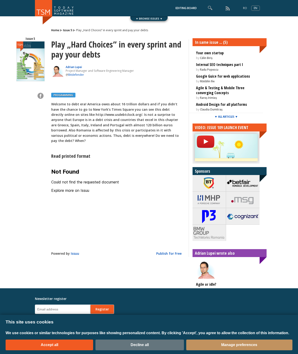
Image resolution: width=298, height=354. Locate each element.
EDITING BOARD (186, 8)
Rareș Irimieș (208, 98)
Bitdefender (76, 75)
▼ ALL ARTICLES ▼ (226, 116)
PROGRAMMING (63, 95)
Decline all (140, 345)
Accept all (49, 345)
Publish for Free (169, 253)
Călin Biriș (206, 58)
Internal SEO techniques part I (219, 64)
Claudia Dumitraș (211, 109)
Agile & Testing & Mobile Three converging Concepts (220, 90)
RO (245, 8)
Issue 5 (67, 30)
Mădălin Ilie (207, 81)
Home (55, 30)
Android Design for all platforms (221, 104)
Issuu (75, 253)
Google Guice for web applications (223, 76)
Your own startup (210, 52)
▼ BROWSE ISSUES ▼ (149, 18)
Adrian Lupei (74, 67)
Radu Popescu (209, 70)
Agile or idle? (206, 284)
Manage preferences (239, 345)
